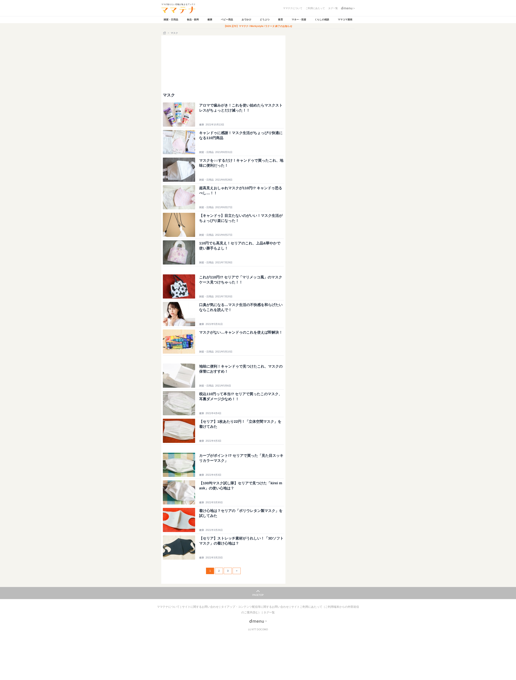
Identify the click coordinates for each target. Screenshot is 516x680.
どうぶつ (264, 19)
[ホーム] (165, 33)
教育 (280, 19)
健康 (209, 19)
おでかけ (246, 19)
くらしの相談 (322, 19)
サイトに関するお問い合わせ (201, 606)
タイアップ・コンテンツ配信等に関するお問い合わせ (255, 606)
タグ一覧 (269, 612)
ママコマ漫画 (345, 19)
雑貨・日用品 (171, 19)
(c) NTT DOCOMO (258, 629)
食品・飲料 (193, 19)
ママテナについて (168, 606)
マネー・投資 (299, 19)
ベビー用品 (227, 19)
